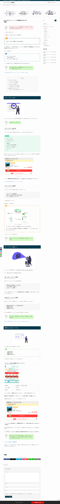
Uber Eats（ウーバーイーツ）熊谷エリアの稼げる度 (49, 60)
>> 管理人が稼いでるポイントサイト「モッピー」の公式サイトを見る (16, 72)
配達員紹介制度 (46, 45)
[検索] (55, 0)
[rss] (54, 0)
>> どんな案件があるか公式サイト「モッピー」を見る (13, 181)
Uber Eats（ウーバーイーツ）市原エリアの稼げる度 (49, 57)
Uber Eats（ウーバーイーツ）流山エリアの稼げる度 (49, 63)
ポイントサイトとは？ (12, 80)
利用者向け (46, 31)
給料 (45, 38)
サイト (6, 490)
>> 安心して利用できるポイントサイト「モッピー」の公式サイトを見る (16, 321)
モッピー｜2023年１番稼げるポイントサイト (17, 89)
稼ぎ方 (5, 454)
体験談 (45, 28)
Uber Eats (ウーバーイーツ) (48, 26)
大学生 (45, 33)
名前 (6, 483)
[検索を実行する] (55, 20)
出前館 (45, 43)
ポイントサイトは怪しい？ (13, 84)
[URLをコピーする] (38, 459)
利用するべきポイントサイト (13, 88)
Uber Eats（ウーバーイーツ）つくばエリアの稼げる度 (49, 55)
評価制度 (46, 40)
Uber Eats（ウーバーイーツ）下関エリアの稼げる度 (49, 52)
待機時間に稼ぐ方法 (37, 502)
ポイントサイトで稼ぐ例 (14, 81)
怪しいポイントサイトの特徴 (14, 85)
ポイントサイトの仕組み (14, 82)
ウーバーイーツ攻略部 (9, 2)
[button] (7, 459)
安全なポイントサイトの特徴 (14, 86)
